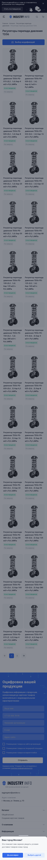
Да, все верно (12, 855)
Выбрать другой (34, 855)
